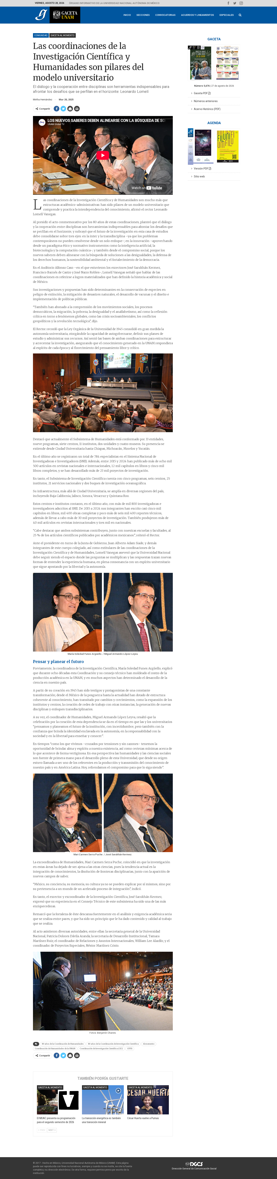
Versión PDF (200, 168)
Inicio (127, 15)
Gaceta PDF (200, 93)
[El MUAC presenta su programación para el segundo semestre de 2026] (58, 1099)
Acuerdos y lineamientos (197, 15)
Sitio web (198, 176)
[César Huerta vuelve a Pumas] (148, 1099)
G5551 (129, 1048)
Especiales (227, 15)
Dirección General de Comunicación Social (194, 1168)
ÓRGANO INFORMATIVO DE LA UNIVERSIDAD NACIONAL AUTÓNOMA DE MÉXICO (114, 3)
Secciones (143, 15)
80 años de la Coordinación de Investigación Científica (113, 1044)
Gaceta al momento (62, 35)
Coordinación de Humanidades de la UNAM (55, 1048)
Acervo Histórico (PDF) (206, 109)
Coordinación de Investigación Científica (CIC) (101, 1048)
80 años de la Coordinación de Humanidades (63, 1044)
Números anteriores (205, 101)
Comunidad (40, 35)
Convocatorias (165, 15)
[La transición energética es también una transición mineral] (103, 1099)
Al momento (148, 1044)
